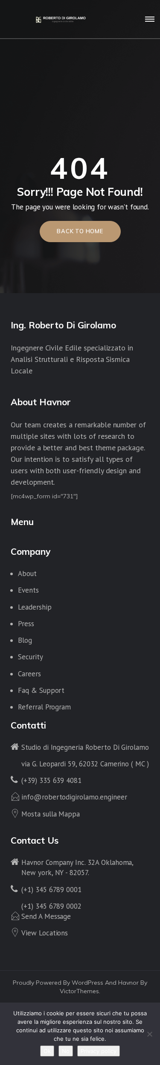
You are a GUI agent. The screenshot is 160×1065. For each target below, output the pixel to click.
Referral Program (44, 707)
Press (26, 623)
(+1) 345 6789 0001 (51, 889)
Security (30, 656)
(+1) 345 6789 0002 (51, 906)
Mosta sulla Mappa (50, 814)
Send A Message (46, 916)
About (27, 573)
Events (28, 590)
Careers (29, 673)
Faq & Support (41, 690)
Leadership (35, 607)
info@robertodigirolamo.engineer (74, 797)
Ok (47, 1051)
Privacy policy (98, 1051)
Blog (25, 640)
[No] (149, 1034)
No (66, 1051)
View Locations (44, 933)
